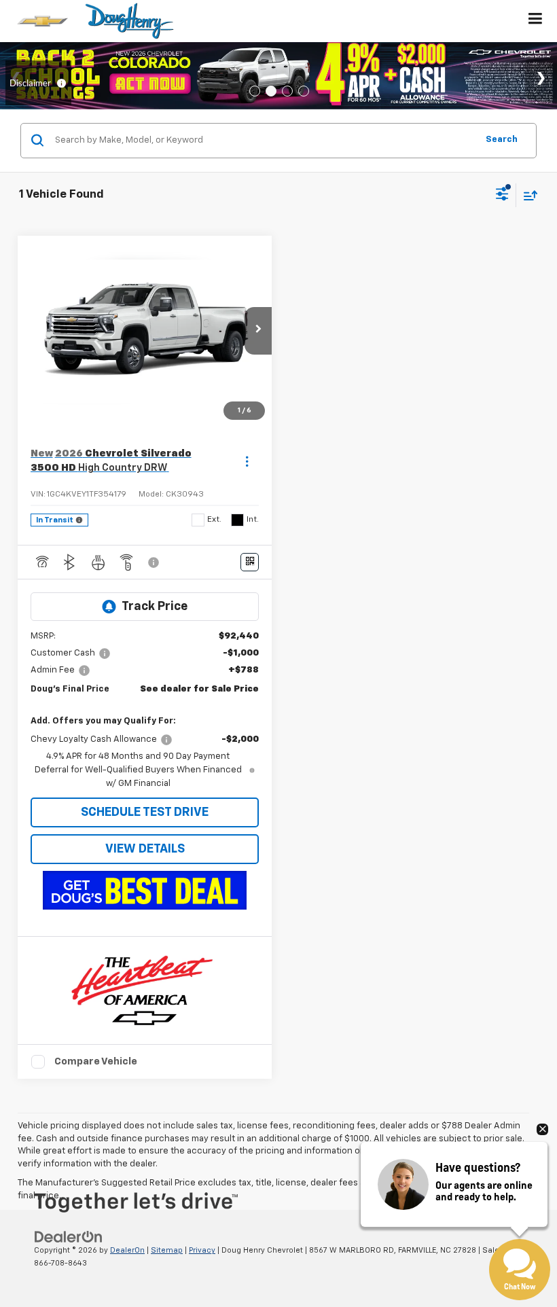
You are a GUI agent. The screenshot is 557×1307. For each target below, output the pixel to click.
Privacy (202, 1250)
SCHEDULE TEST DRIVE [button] (145, 812)
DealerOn (127, 1250)
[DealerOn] (68, 1236)
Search (502, 139)
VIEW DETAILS (145, 849)
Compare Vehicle (95, 1061)
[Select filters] (502, 195)
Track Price (154, 607)
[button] (258, 331)
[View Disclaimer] (154, 562)
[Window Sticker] (249, 562)
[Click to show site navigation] (535, 21)
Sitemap (167, 1250)
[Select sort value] (527, 195)
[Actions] (247, 461)
